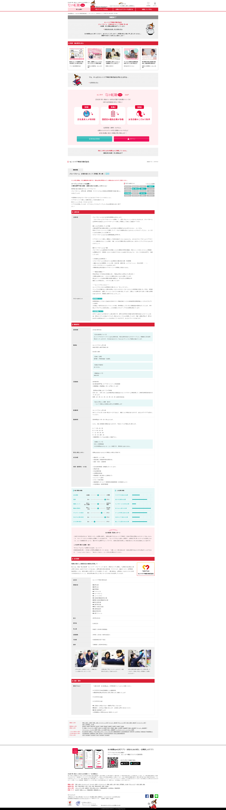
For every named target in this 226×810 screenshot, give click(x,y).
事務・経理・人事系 (87, 722)
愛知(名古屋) (98, 786)
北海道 (122, 726)
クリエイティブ (102, 784)
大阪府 (88, 726)
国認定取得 (117, 788)
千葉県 (101, 726)
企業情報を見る (94, 82)
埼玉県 (97, 726)
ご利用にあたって (71, 796)
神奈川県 (93, 726)
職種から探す (71, 784)
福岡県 (109, 726)
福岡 (103, 786)
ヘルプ (111, 5)
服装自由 (143, 731)
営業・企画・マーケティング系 (100, 722)
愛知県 (105, 726)
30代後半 (107, 735)
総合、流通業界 (111, 730)
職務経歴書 (90, 790)
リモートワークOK (79, 788)
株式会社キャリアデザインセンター (82, 798)
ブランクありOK (109, 731)
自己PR (77, 790)
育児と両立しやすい (99, 731)
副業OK (87, 788)
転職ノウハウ (71, 790)
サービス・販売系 (113, 722)
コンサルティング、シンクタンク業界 (125, 730)
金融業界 (125, 728)
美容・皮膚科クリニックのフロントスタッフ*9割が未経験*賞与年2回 (95, 62)
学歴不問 (132, 731)
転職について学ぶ (147, 9)
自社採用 (111, 798)
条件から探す (71, 788)
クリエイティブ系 (141, 722)
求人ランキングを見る (102, 9)
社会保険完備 (85, 733)
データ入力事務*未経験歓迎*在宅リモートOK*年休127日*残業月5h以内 (131, 62)
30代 (97, 735)
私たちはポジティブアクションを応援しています (110, 805)
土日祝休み (137, 731)
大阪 (93, 786)
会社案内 (103, 798)
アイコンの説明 (151, 183)
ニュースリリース (107, 796)
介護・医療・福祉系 (131, 722)
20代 (83, 735)
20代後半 (88, 735)
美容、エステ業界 (102, 730)
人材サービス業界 (102, 728)
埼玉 (86, 786)
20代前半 (93, 735)
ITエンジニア (132, 784)
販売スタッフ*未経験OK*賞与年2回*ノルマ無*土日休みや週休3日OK (76, 62)
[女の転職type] (71, 798)
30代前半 (102, 735)
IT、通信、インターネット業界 (89, 728)
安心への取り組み (79, 796)
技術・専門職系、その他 (88, 724)
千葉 (90, 786)
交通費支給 (92, 733)
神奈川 (80, 786)
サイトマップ (116, 5)
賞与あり (101, 733)
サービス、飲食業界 (141, 728)
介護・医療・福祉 (140, 784)
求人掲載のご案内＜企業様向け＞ (127, 5)
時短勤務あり (149, 731)
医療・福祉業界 (132, 728)
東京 (76, 786)
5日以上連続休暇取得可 (119, 733)
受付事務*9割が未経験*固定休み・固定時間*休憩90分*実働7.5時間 (149, 62)
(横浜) (83, 786)
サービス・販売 (93, 784)
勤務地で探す (71, 786)
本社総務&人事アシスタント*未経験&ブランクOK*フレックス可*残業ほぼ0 (113, 62)
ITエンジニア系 (121, 722)
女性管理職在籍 (125, 731)
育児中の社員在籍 (108, 733)
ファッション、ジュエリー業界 (89, 730)
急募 (97, 733)
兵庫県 (114, 726)
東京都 (84, 726)
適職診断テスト (97, 790)
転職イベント (83, 790)
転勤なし (91, 731)
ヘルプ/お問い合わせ (116, 796)
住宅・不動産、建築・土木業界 (114, 728)
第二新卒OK (85, 731)
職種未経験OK (117, 731)
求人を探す (79, 9)
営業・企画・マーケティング (82, 784)
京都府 (118, 726)
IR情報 (107, 798)
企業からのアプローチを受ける (124, 9)
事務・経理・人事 (111, 784)
